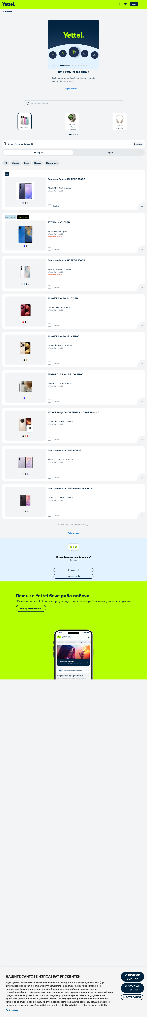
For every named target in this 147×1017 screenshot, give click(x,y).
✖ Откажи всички (132, 988)
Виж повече (12, 1010)
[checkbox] (49, 205)
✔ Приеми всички (132, 976)
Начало (8, 11)
